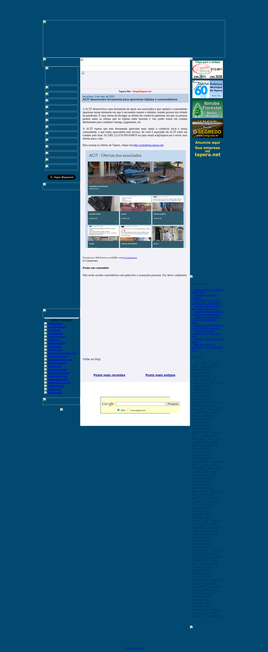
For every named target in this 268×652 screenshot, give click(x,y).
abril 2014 (198, 409)
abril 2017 (198, 498)
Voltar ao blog (91, 359)
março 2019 (209, 553)
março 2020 (209, 583)
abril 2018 (198, 527)
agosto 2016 (209, 474)
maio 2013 (208, 379)
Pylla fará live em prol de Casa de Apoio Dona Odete (206, 302)
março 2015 (209, 435)
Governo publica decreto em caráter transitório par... (206, 307)
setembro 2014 (202, 419)
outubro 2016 (201, 481)
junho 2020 (201, 590)
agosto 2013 (202, 386)
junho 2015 (201, 442)
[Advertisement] (61, 251)
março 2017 (209, 494)
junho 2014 (201, 412)
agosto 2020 (209, 593)
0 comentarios (130, 257)
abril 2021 (198, 616)
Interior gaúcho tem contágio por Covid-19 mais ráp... (206, 333)
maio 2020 (214, 586)
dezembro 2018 (202, 547)
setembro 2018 (202, 537)
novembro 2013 (202, 396)
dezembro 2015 (202, 458)
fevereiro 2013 (201, 376)
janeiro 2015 (200, 432)
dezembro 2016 (202, 488)
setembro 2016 (202, 478)
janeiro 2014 (200, 402)
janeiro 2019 (200, 550)
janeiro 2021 (200, 609)
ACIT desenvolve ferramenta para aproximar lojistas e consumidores (130, 99)
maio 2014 (214, 409)
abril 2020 (198, 586)
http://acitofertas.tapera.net (148, 145)
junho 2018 (201, 530)
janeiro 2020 (200, 580)
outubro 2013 (201, 392)
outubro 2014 (201, 422)
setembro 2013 (202, 389)
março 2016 (209, 465)
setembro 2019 (202, 567)
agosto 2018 (209, 534)
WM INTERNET (134, 648)
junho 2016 (201, 471)
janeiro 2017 (200, 491)
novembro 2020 (202, 603)
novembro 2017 (202, 514)
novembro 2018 (202, 544)
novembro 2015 (202, 455)
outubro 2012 (201, 369)
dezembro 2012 (202, 373)
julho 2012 (201, 363)
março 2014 (209, 405)
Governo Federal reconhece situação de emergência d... (207, 313)
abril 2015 (198, 438)
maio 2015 (214, 438)
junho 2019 (201, 560)
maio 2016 (214, 468)
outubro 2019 (201, 570)
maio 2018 (214, 527)
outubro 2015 (201, 451)
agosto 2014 (209, 415)
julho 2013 (216, 382)
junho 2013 (199, 382)
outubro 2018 (201, 540)
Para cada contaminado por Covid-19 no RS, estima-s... (207, 326)
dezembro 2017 (202, 517)
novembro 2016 (202, 484)
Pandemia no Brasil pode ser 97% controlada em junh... (206, 320)
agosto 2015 (209, 445)
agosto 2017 (209, 504)
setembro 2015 (202, 448)
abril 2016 (198, 468)
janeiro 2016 (200, 461)
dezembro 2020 (202, 606)
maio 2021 (214, 616)
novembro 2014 (202, 425)
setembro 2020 (202, 596)
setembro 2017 (202, 507)
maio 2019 (214, 557)
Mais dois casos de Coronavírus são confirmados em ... (207, 347)
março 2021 (209, 613)
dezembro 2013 (202, 399)
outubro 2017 (201, 511)
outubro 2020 (201, 599)
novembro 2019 (202, 573)
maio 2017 (214, 498)
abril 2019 (198, 557)
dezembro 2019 (202, 576)
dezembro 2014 (202, 428)
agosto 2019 (209, 563)
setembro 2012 (211, 366)
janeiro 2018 (200, 521)
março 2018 (209, 524)
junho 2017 (201, 501)
